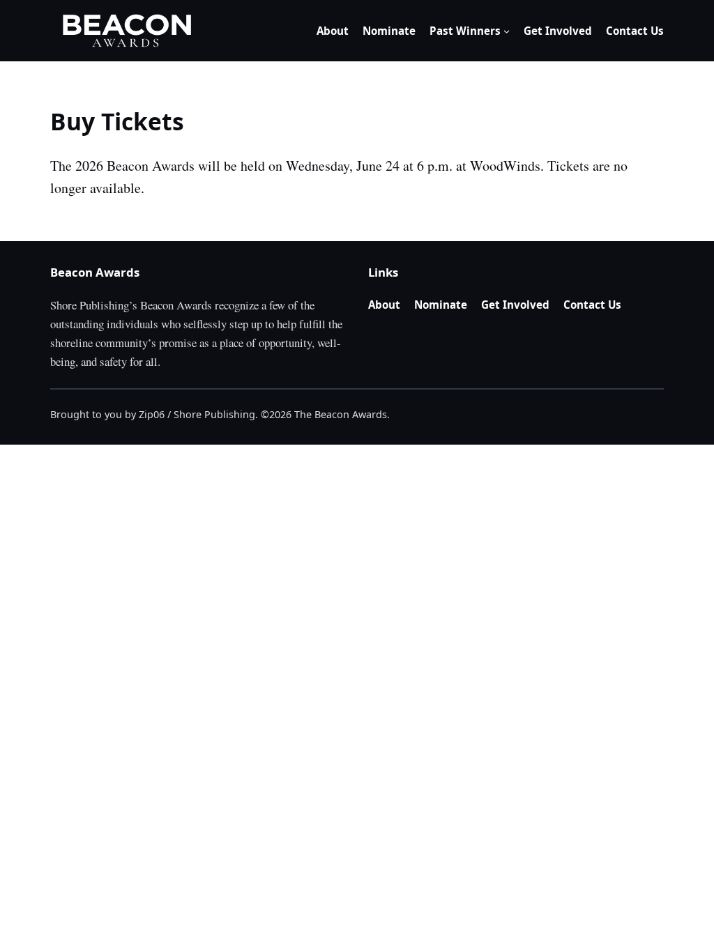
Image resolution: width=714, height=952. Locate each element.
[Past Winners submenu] (506, 31)
